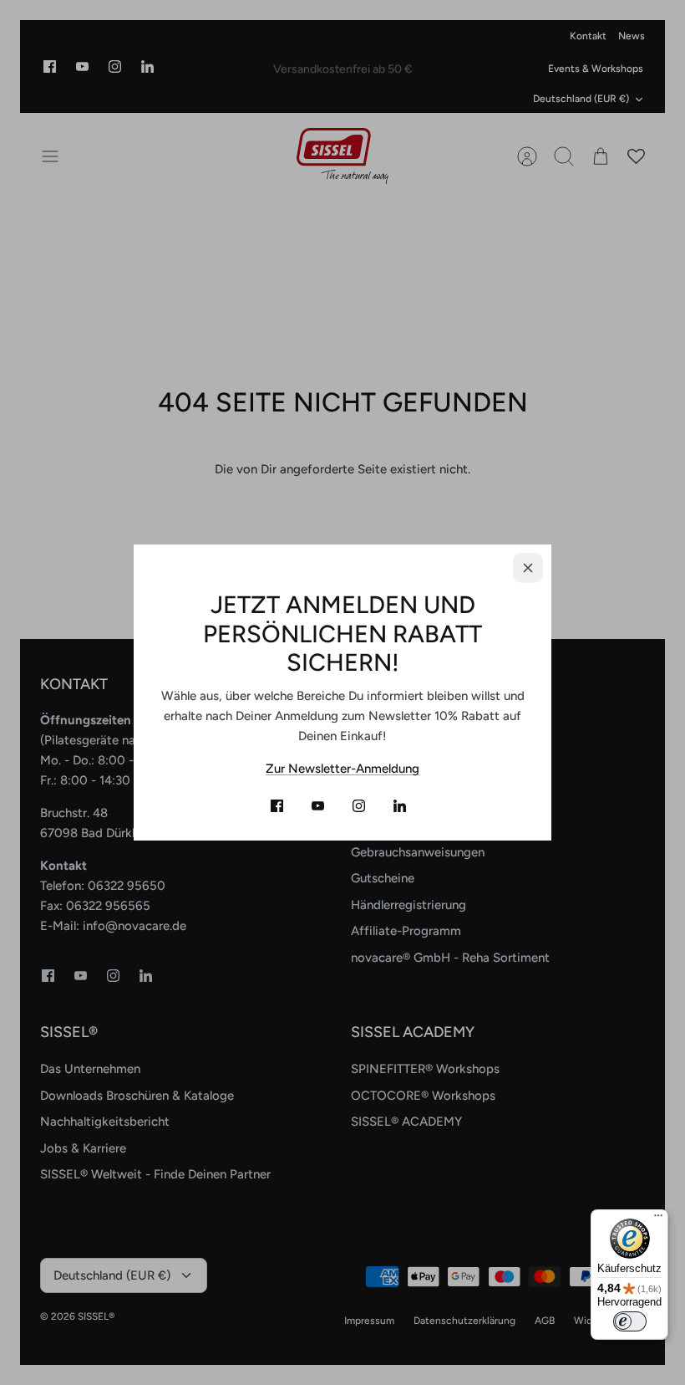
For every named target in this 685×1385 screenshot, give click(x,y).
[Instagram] (358, 805)
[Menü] (658, 1219)
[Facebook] (277, 805)
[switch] (630, 1321)
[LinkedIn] (399, 805)
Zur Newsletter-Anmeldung (342, 768)
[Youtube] (318, 805)
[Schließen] (528, 568)
